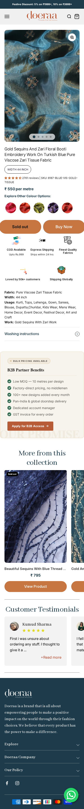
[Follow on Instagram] (17, 783)
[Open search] (69, 16)
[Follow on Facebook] (6, 783)
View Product (35, 586)
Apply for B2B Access (28, 426)
